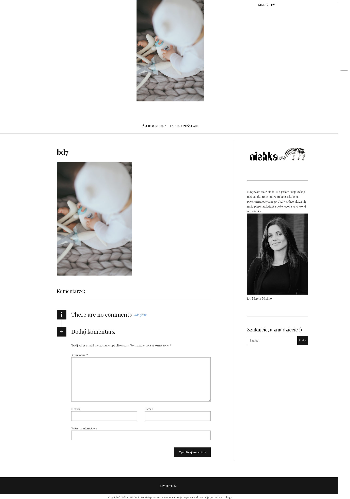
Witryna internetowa (84, 428)
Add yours (140, 315)
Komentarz (79, 355)
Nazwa (75, 409)
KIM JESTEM (266, 5)
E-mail (149, 409)
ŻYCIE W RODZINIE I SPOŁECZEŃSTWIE (170, 126)
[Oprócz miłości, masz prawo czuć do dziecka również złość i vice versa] (344, 86)
